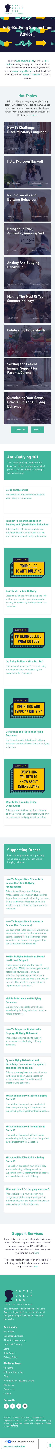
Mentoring (9, 1384)
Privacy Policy (10, 1357)
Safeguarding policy (13, 1372)
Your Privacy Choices (22, 1441)
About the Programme (15, 1340)
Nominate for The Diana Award (19, 1380)
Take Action (9, 1353)
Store (6, 1348)
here (36, 1252)
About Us (8, 1367)
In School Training (13, 1344)
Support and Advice (13, 1335)
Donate (7, 1393)
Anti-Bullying (10, 1326)
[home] (13, 8)
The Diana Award (12, 1363)
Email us (33, 115)
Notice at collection (14, 1446)
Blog (6, 1376)
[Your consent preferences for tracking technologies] (50, 1445)
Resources (9, 1331)
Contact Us (9, 1389)
